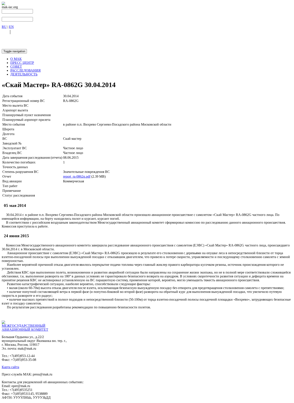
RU (4, 27)
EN (11, 27)
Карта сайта (10, 367)
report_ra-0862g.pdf (76, 176)
